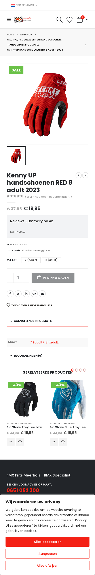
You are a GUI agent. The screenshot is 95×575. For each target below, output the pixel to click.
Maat (11, 260)
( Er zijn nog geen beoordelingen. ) (48, 197)
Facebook (10, 293)
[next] (85, 175)
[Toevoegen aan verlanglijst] (20, 442)
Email (42, 293)
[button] (10, 19)
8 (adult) (53, 342)
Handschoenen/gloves (36, 250)
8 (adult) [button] (52, 260)
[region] (47, 535)
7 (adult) (37, 342)
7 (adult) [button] (31, 260)
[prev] (79, 175)
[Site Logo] (22, 19)
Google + (34, 293)
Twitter (18, 293)
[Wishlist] (69, 20)
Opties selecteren (11, 442)
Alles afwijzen (47, 565)
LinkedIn (26, 293)
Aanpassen (47, 553)
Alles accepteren (47, 542)
